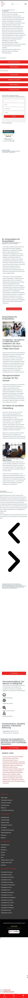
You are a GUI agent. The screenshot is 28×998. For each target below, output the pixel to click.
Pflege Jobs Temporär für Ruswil (10, 767)
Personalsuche (13, 74)
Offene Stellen (13, 66)
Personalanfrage (13, 747)
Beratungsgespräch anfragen (13, 308)
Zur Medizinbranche (13, 89)
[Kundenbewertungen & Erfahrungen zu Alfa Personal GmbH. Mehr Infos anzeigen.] (8, 141)
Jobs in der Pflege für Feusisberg (15, 779)
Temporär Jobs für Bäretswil (15, 765)
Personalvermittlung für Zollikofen (10, 769)
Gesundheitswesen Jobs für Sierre (10, 758)
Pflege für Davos (6, 781)
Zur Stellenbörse (14, 673)
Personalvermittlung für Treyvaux (10, 760)
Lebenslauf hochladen (13, 61)
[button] (14, 533)
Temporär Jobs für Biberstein (15, 770)
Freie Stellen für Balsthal (17, 756)
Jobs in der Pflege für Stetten (13, 774)
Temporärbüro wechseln (13, 79)
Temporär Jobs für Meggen (9, 777)
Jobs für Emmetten (7, 756)
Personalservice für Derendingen (10, 761)
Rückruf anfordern (13, 84)
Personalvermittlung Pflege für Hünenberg (12, 776)
